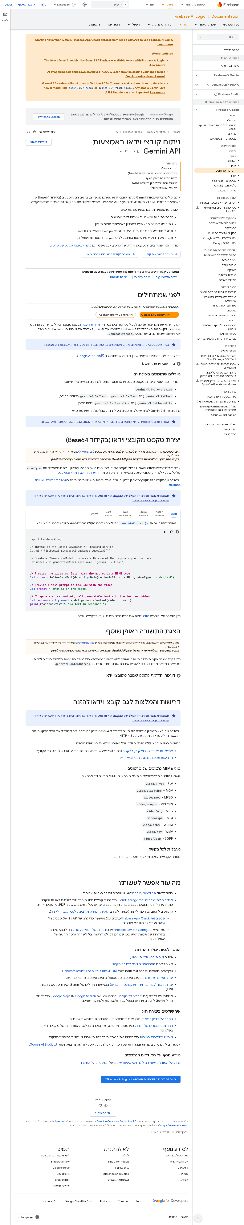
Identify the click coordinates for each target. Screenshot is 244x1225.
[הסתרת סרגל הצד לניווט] (198, 1218)
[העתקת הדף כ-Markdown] (126, 151)
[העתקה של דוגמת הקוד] (177, 532)
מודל (145, 616)
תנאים (184, 1217)
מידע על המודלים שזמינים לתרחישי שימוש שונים (147, 1063)
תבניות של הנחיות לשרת (90, 930)
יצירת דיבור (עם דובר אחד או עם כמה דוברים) (141, 985)
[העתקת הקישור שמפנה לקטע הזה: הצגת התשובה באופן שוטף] (102, 632)
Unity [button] (94, 513)
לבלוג (125, 1155)
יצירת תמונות (118, 277)
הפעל (136, 24)
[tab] (173, 513)
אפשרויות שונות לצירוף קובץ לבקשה (148, 751)
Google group (61, 1167)
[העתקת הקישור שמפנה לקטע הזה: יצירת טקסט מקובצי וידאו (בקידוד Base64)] (62, 440)
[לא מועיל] (28, 132)
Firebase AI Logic (189, 16)
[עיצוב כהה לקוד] (171, 532)
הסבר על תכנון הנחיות (157, 1019)
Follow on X (122, 1167)
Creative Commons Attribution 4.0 (116, 1121)
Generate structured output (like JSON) (89, 971)
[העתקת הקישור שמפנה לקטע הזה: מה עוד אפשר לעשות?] (115, 883)
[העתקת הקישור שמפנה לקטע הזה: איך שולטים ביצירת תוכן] (136, 1011)
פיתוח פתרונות (195, 4)
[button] (221, 75)
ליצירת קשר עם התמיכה (55, 1155)
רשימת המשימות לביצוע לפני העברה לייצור (80, 912)
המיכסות (102, 1063)
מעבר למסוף (26, 4)
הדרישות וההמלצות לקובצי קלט (80, 473)
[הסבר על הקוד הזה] (165, 532)
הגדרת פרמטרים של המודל (154, 1026)
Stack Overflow (60, 1161)
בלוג (44, 4)
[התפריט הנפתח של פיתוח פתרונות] (181, 4)
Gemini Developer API (155, 314)
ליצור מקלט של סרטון (71, 245)
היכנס (8, 4)
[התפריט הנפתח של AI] (179, 24)
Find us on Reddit (118, 1161)
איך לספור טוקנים (144, 893)
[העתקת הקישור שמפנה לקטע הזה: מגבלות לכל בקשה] (145, 849)
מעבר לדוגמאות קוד (162, 254)
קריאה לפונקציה (130, 996)
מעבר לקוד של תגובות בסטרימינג (110, 254)
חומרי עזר (113, 24)
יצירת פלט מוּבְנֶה (166, 277)
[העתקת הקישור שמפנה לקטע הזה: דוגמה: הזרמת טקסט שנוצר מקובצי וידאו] (101, 675)
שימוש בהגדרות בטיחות (156, 1037)
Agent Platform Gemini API (116, 314)
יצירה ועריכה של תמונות (156, 978)
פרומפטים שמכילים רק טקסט (132, 964)
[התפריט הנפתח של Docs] (161, 4)
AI (185, 24)
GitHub (184, 1180)
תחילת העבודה (89, 325)
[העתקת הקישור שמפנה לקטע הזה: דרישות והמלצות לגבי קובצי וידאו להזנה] (69, 702)
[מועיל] (34, 132)
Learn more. (165, 44)
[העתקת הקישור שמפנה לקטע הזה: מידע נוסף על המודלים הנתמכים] (120, 1055)
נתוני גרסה (63, 1173)
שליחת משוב (38, 142)
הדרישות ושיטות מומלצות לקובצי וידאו (146, 758)
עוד (151, 4)
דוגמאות (94, 24)
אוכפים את (143, 918)
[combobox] (110, 4)
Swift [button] (174, 513)
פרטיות (173, 1217)
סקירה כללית (231, 24)
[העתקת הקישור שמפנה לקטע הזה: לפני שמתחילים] (134, 295)
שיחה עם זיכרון (141, 277)
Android (140, 1201)
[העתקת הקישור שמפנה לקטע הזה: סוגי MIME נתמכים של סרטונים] (123, 768)
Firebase (176, 132)
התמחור (84, 1063)
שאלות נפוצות (61, 1186)
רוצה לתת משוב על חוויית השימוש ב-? (140, 1079)
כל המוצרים (50, 1201)
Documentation (225, 16)
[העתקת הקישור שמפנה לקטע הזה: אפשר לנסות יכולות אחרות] (131, 949)
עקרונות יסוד (207, 24)
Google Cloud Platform (78, 1201)
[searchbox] (218, 37)
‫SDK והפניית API (179, 1161)
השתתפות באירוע (118, 1180)
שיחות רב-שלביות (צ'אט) (147, 957)
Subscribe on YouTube (116, 1173)
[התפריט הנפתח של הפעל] (127, 24)
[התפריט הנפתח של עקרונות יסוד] (194, 24)
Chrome (123, 1201)
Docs (169, 4)
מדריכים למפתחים (177, 1155)
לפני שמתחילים (85, 451)
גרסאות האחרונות (96, 344)
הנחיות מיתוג (62, 1180)
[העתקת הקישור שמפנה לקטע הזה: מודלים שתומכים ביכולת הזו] (128, 374)
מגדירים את (145, 900)
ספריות (184, 1173)
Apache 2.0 (61, 1121)
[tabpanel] (103, 566)
